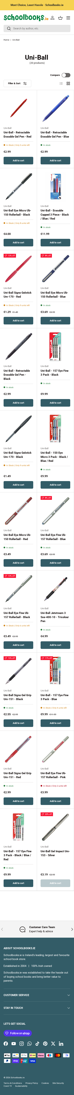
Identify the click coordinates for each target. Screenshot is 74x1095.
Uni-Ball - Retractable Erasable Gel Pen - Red (17, 134)
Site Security (58, 1083)
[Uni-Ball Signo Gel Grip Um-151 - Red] (18, 749)
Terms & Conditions (13, 1083)
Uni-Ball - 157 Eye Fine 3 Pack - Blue (54, 697)
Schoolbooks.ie (17, 1077)
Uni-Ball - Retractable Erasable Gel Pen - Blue (55, 134)
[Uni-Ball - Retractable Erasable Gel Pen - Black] (18, 347)
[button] (60, 18)
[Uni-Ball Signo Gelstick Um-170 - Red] (18, 269)
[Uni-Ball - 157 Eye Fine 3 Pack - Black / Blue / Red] (18, 827)
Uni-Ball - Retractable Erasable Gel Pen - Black (17, 375)
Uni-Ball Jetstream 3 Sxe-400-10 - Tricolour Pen (55, 617)
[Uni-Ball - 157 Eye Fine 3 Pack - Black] (55, 347)
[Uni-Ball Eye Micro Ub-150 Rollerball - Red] (18, 511)
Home (6, 40)
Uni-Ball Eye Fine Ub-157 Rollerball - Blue (53, 537)
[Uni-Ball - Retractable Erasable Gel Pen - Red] (18, 108)
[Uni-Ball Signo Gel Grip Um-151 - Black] (18, 671)
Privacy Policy (32, 1083)
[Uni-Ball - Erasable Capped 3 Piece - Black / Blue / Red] (55, 187)
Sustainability (21, 1086)
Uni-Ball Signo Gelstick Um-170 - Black (17, 455)
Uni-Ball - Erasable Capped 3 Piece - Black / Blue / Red (55, 214)
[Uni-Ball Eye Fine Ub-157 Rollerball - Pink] (55, 749)
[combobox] (37, 28)
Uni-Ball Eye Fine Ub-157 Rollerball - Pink (53, 775)
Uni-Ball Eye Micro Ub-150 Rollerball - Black (17, 212)
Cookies (45, 1083)
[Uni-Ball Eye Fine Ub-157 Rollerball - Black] (18, 589)
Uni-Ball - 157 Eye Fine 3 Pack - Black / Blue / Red (17, 855)
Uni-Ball (16, 40)
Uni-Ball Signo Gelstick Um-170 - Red (17, 294)
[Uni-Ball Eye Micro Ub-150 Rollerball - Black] (18, 187)
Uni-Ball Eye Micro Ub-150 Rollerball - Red (17, 537)
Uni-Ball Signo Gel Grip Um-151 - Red (17, 775)
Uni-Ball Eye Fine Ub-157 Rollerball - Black (17, 615)
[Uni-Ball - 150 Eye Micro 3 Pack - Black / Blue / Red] (55, 429)
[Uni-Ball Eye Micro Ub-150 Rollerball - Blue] (55, 269)
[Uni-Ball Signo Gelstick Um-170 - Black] (18, 429)
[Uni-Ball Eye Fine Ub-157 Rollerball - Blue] (55, 511)
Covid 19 (7, 1086)
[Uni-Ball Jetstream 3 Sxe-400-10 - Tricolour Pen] (55, 589)
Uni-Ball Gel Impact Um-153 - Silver (55, 853)
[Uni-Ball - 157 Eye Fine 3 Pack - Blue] (55, 671)
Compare (55, 75)
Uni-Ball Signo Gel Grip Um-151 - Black (17, 697)
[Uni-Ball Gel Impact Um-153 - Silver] (55, 827)
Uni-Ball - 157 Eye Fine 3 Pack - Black (54, 373)
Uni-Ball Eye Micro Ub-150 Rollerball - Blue (54, 294)
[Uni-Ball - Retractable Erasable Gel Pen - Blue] (55, 108)
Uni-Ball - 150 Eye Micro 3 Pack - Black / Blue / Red (54, 457)
